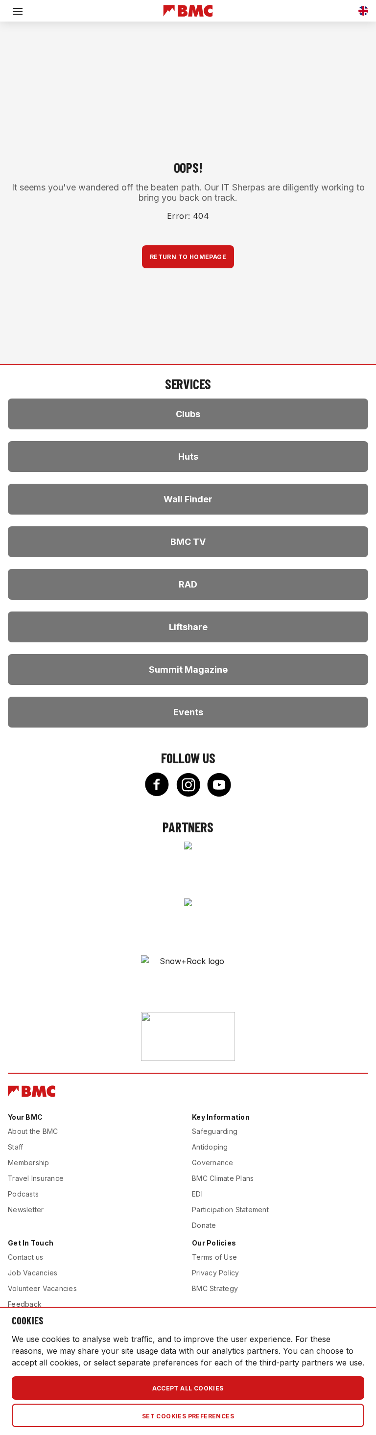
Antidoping (210, 1147)
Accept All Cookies (187, 1388)
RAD (188, 584)
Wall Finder (188, 499)
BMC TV (188, 542)
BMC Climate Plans (223, 1178)
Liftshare (188, 627)
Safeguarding (214, 1131)
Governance (213, 1162)
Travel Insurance (36, 1178)
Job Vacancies (32, 1273)
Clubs (188, 414)
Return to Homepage (188, 256)
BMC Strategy (215, 1288)
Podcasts (23, 1194)
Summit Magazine (188, 669)
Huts (188, 456)
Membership (28, 1162)
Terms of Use (214, 1257)
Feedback (25, 1304)
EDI (197, 1194)
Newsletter (26, 1209)
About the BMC (33, 1131)
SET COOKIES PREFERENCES (188, 1416)
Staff (15, 1147)
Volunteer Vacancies (42, 1288)
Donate (204, 1225)
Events (188, 712)
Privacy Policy (215, 1273)
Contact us (26, 1257)
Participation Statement (230, 1209)
